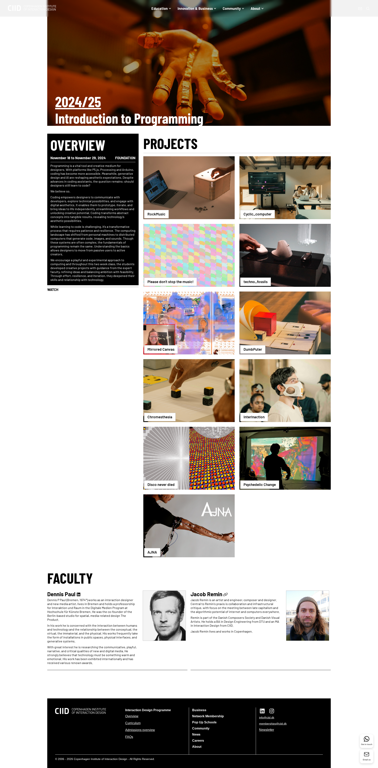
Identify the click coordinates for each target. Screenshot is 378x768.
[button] (161, 8)
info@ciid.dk (266, 717)
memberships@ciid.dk (273, 723)
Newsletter (266, 729)
